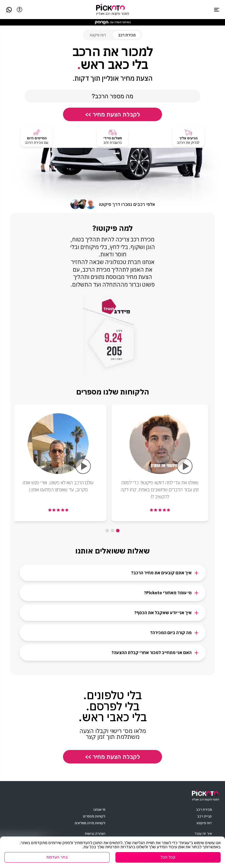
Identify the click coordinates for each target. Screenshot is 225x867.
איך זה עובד (203, 833)
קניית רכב (204, 816)
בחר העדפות (57, 857)
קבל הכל (168, 857)
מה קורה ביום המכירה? (171, 632)
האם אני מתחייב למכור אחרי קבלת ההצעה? (152, 652)
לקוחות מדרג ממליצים (90, 823)
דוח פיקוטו (98, 35)
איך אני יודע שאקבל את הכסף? (163, 612)
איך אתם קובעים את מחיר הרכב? (161, 572)
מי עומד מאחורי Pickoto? (168, 592)
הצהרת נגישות (95, 833)
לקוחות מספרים (94, 816)
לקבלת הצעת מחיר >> (112, 114)
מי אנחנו (99, 809)
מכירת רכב (204, 809)
